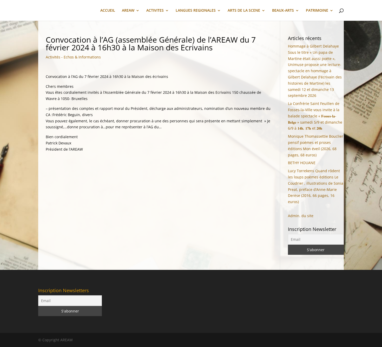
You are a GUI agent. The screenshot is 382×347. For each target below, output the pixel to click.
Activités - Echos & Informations (73, 57)
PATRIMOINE (317, 11)
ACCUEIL (107, 11)
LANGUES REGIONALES (196, 11)
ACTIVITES (155, 11)
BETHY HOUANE (301, 162)
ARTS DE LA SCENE (244, 11)
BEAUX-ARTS (283, 11)
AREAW (128, 11)
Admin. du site (300, 215)
